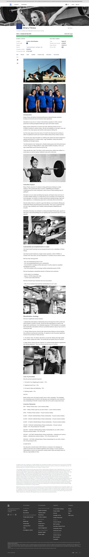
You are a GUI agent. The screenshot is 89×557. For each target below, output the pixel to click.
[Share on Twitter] (17, 60)
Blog (69, 513)
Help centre (71, 515)
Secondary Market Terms (59, 526)
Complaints (55, 539)
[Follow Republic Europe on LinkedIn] (15, 514)
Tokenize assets (41, 512)
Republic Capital (41, 532)
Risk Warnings (29, 465)
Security (55, 513)
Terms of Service (57, 521)
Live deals (25, 510)
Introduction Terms (57, 528)
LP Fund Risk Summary (58, 508)
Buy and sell (26, 512)
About (69, 508)
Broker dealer (41, 534)
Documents (56, 54)
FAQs (24, 528)
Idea (17, 54)
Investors (16, 4)
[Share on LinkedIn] (17, 63)
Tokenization (41, 525)
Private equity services (28, 517)
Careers (70, 511)
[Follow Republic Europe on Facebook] (8, 514)
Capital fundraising (42, 510)
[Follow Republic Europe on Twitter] (13, 514)
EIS (62, 47)
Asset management (42, 528)
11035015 (28, 49)
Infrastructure (41, 523)
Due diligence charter (28, 530)
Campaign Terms (57, 515)
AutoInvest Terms (57, 530)
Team (27, 54)
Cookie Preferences (57, 517)
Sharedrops (41, 514)
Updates (33, 54)
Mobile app (25, 521)
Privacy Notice (56, 511)
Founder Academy (42, 517)
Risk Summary (56, 524)
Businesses (24, 4)
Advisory (40, 521)
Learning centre (26, 525)
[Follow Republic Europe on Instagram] (11, 514)
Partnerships (26, 523)
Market (22, 54)
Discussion (48, 54)
